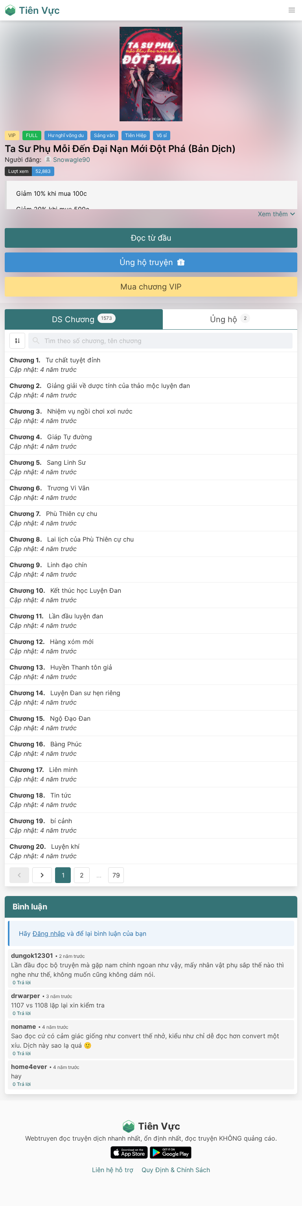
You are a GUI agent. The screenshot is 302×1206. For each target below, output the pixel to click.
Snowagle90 (71, 159)
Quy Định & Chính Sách (176, 1170)
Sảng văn (104, 135)
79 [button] (116, 875)
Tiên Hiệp (135, 135)
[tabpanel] (151, 608)
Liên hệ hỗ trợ (112, 1170)
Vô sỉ (162, 135)
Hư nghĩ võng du (66, 135)
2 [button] (82, 875)
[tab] (84, 319)
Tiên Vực (159, 1126)
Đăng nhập (49, 933)
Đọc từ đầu (151, 238)
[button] (292, 10)
